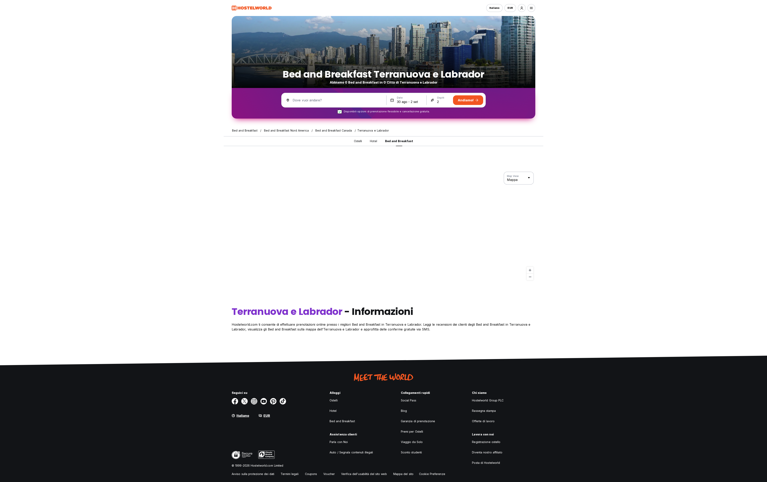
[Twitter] (244, 401)
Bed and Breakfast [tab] (399, 141)
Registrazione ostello (486, 442)
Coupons (311, 474)
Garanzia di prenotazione (418, 421)
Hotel (333, 410)
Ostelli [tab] (358, 141)
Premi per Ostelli (412, 431)
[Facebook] (235, 401)
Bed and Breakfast (342, 421)
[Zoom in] (530, 270)
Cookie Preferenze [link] (432, 474)
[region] (383, 226)
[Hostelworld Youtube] (263, 401)
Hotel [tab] (373, 141)
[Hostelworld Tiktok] (283, 401)
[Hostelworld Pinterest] (273, 401)
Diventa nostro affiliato (487, 452)
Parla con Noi (339, 442)
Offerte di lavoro (483, 421)
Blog (404, 410)
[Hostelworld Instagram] (254, 401)
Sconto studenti (411, 452)
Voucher (329, 474)
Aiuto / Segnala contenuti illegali (351, 452)
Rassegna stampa (484, 410)
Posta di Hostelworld (486, 462)
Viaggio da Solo (412, 442)
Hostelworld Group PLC (488, 400)
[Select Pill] (522, 8)
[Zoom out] (530, 276)
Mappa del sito (403, 474)
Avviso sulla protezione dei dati (253, 474)
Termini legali (289, 474)
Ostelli (334, 400)
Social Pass (408, 400)
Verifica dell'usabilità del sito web (364, 474)
